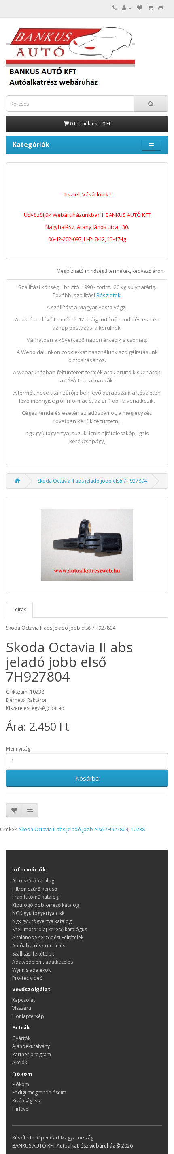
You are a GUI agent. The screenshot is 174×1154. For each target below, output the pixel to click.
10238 (138, 829)
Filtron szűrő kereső (34, 888)
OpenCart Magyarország (65, 1137)
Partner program (31, 1054)
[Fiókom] (127, 7)
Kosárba (87, 778)
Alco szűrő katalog (33, 880)
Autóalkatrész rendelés (38, 945)
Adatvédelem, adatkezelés (42, 961)
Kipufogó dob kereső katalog (45, 905)
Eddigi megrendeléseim (39, 1092)
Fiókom (20, 1084)
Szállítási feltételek (33, 953)
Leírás (19, 609)
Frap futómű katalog (35, 896)
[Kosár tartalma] (150, 7)
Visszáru (21, 1008)
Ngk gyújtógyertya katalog (42, 921)
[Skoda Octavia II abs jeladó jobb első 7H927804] (87, 545)
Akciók (19, 1062)
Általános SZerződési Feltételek (47, 937)
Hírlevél (21, 1108)
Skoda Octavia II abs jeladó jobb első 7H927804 (92, 480)
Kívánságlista (27, 1100)
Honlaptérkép (28, 1016)
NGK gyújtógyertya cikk (38, 913)
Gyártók (21, 1038)
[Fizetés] (161, 7)
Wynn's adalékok (31, 969)
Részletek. (109, 295)
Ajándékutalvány (31, 1046)
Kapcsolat (23, 1000)
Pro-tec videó (27, 978)
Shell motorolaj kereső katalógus (49, 929)
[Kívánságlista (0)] (139, 7)
